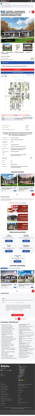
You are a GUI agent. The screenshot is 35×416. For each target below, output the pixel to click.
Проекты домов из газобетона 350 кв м (26, 326)
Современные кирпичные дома (24, 329)
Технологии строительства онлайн (23, 386)
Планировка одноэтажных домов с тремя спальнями (26, 333)
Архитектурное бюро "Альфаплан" (4, 368)
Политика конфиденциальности (22, 402)
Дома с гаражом (5, 354)
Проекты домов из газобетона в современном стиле (24, 343)
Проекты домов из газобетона (7, 326)
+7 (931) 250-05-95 (22, 370)
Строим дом (20, 382)
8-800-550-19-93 (21, 369)
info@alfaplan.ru (21, 375)
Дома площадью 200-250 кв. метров (8, 328)
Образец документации (19, 52)
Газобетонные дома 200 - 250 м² (7, 337)
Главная (2, 382)
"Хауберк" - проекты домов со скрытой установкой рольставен (26, 350)
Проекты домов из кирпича (7, 324)
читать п (20, 202)
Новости (19, 397)
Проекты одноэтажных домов (7, 327)
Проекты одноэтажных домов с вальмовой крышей (24, 325)
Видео (3, 52)
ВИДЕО (16, 115)
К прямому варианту (7, 40)
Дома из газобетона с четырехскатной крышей (26, 339)
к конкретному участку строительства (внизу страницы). (13, 119)
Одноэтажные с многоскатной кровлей (26, 353)
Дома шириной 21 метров (6, 342)
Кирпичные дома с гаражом (7, 331)
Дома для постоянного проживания (8, 351)
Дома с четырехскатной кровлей (7, 355)
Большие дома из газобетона (24, 345)
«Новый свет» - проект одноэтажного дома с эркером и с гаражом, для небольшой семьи (7, 285)
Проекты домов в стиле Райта (24, 356)
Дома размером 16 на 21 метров (8, 344)
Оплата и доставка (9, 52)
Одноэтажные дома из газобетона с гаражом (25, 331)
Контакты (19, 395)
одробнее (24, 202)
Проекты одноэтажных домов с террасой (9, 358)
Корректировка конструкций (5, 394)
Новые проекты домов (6, 346)
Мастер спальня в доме (23, 357)
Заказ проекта (3, 401)
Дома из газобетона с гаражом (7, 336)
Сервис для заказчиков (17, 232)
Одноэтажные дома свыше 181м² (25, 352)
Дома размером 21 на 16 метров (8, 345)
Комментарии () (5, 53)
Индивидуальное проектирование (6, 398)
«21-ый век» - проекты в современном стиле (8, 350)
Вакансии (19, 400)
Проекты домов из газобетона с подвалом (26, 334)
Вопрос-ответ (28, 52)
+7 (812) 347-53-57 (22, 372)
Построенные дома (21, 390)
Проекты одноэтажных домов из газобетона (7, 334)
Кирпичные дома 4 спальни (24, 327)
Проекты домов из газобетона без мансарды (25, 337)
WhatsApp (20, 376)
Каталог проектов (3, 384)
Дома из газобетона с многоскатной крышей (25, 341)
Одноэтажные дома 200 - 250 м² (7, 340)
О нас (19, 393)
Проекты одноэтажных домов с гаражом (9, 338)
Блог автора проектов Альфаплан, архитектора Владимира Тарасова (24, 384)
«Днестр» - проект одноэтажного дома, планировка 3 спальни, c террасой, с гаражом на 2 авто (24, 285)
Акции (19, 404)
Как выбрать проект (3, 391)
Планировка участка (3, 396)
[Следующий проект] (19, 319)
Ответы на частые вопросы (4, 389)
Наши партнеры (20, 388)
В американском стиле (23, 354)
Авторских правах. (21, 408)
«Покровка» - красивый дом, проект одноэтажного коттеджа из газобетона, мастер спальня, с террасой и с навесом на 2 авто (24, 188)
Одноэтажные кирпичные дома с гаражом (26, 348)
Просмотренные (3, 403)
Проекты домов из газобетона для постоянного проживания (25, 347)
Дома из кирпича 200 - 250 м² (7, 332)
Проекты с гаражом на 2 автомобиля (8, 348)
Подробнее (5, 183)
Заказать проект (18, 69)
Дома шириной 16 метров (6, 341)
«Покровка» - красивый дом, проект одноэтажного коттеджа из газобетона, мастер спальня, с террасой (7, 188)
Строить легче (4, 114)
